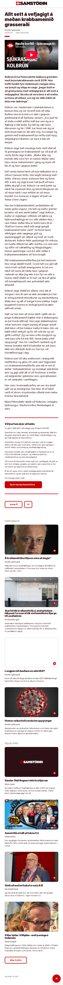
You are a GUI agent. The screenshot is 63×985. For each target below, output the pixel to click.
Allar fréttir (16, 960)
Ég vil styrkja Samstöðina (24, 484)
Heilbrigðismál (12, 30)
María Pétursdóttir (22, 33)
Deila (14, 504)
